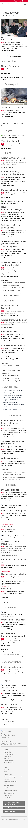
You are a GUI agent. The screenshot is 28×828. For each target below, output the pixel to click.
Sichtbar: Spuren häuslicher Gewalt (13, 657)
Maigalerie (7, 779)
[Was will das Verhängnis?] (14, 506)
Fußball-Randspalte (8, 721)
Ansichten (10, 61)
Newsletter (7, 756)
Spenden (7, 797)
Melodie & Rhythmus (10, 781)
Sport (7, 680)
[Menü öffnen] (25, 4)
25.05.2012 (8, 15)
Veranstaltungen (9, 760)
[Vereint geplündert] (14, 137)
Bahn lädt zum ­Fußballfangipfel (12, 295)
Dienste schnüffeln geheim (14, 190)
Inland (7, 152)
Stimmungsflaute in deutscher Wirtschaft (14, 477)
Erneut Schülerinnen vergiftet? (11, 654)
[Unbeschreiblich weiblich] (14, 614)
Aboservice (7, 752)
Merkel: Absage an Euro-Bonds (12, 474)
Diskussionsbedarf (10, 458)
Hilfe (24, 819)
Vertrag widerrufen (10, 811)
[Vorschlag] (14, 582)
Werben (6, 758)
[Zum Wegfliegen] (14, 686)
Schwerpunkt (11, 84)
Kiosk (5, 767)
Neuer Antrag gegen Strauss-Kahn (12, 652)
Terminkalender (9, 763)
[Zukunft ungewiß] (14, 242)
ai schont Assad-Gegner (12, 107)
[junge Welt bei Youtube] (10, 823)
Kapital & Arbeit (13, 415)
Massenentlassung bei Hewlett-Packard (14, 472)
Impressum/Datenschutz (12, 819)
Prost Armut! (7, 39)
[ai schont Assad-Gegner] (14, 96)
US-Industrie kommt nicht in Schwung (13, 480)
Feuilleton (10, 484)
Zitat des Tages (11, 387)
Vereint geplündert (10, 141)
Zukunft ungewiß (9, 246)
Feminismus (11, 607)
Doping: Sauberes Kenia (10, 724)
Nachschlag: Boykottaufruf (13, 574)
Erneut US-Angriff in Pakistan (11, 365)
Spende (21, 1)
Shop (5, 783)
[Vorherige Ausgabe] (2, 13)
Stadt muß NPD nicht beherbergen (13, 293)
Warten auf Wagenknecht (13, 158)
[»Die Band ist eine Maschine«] (14, 537)
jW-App (6, 769)
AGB (20, 819)
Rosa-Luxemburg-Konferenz (13, 777)
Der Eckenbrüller (9, 704)
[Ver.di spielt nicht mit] (14, 442)
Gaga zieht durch (8, 600)
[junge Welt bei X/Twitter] (5, 823)
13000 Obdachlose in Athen (11, 378)
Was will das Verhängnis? (13, 510)
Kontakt (6, 765)
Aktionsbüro (8, 795)
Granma (6, 787)
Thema (8, 130)
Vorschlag (6, 588)
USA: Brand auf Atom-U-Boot (11, 375)
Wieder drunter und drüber (14, 320)
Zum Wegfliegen (9, 691)
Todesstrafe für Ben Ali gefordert (12, 381)
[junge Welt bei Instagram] (7, 823)
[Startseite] (6, 5)
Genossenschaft (9, 793)
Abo (15, 1)
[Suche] (22, 4)
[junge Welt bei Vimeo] (12, 823)
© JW (3, 819)
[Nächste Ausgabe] (18, 16)
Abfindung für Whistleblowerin (11, 285)
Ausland (9, 300)
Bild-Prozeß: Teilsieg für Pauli (11, 290)
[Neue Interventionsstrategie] (14, 202)
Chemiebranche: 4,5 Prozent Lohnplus (14, 282)
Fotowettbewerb (9, 785)
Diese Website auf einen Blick (8, 745)
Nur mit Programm (10, 66)
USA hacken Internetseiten (10, 368)
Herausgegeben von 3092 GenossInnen (11, 743)
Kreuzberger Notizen (7, 524)
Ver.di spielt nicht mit (11, 446)
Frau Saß (5, 602)
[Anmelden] (25, 1)
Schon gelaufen (5, 571)
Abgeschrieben (13, 661)
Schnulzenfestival (9, 331)
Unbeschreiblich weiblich (13, 620)
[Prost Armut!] (14, 28)
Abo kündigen (8, 754)
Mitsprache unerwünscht (13, 345)
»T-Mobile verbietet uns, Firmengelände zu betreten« (12, 423)
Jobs (5, 771)
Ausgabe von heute (6, 741)
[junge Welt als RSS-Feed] (15, 823)
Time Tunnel (7, 526)
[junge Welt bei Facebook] (3, 823)
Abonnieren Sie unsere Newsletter (14, 808)
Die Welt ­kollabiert (10, 490)
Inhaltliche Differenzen (12, 667)
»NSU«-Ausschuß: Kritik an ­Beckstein (13, 288)
